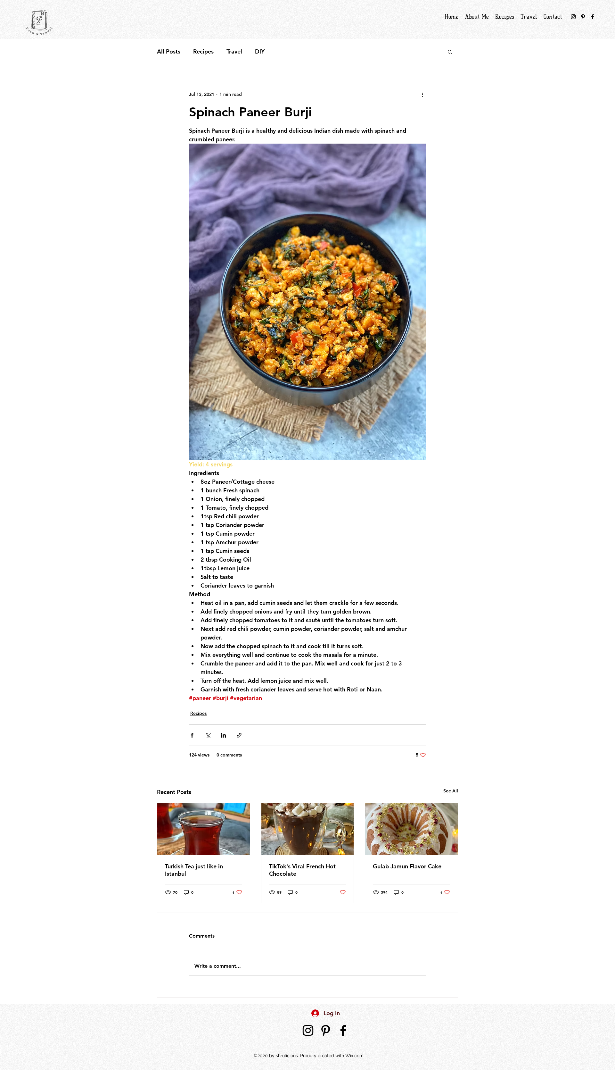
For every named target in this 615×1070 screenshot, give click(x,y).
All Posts (168, 51)
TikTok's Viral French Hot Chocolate (302, 870)
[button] (450, 51)
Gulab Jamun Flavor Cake (407, 866)
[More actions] (422, 94)
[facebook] (592, 16)
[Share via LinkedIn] (223, 735)
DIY (260, 51)
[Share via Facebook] (192, 735)
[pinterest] (583, 16)
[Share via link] (239, 735)
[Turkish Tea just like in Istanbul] (203, 829)
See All (450, 791)
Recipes (203, 51)
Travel (234, 51)
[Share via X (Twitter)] (208, 735)
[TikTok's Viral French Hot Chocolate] (307, 829)
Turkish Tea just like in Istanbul (194, 870)
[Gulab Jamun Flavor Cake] (411, 829)
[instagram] (573, 16)
